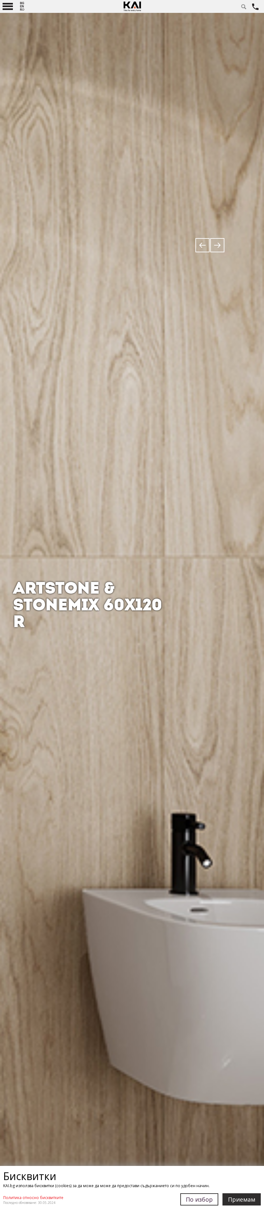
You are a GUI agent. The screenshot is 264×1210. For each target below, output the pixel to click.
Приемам (241, 1199)
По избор (199, 1199)
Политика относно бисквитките (33, 1197)
